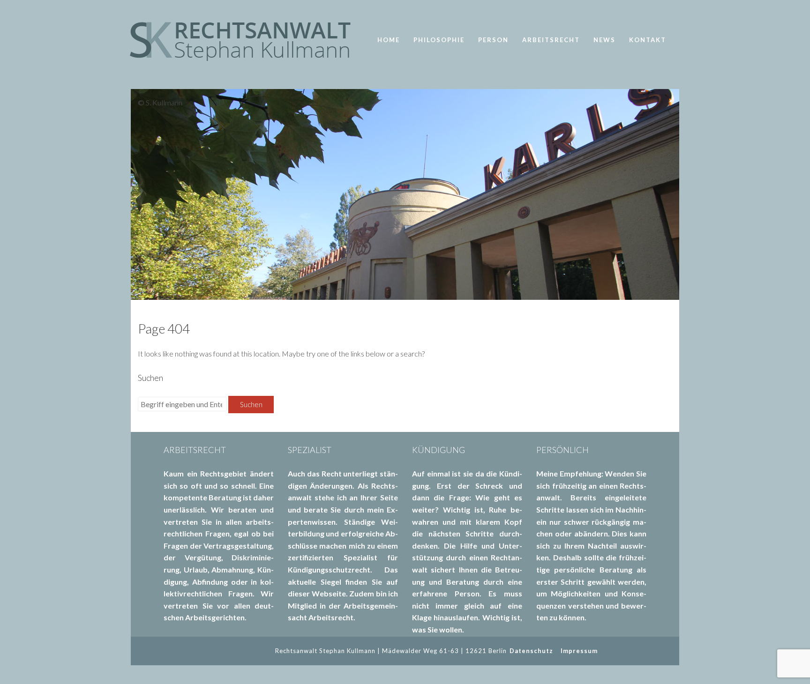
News (604, 40)
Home (388, 40)
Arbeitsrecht (551, 40)
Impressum (579, 650)
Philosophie (439, 40)
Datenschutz (531, 650)
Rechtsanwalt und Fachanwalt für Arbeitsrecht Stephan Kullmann (245, 40)
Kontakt (647, 40)
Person (493, 40)
